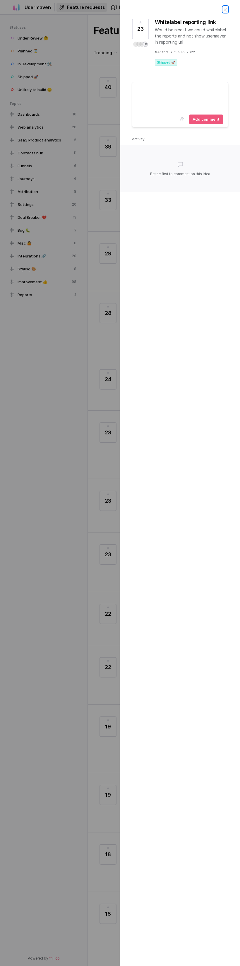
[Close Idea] (225, 9)
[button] (140, 44)
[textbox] (180, 97)
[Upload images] (181, 119)
